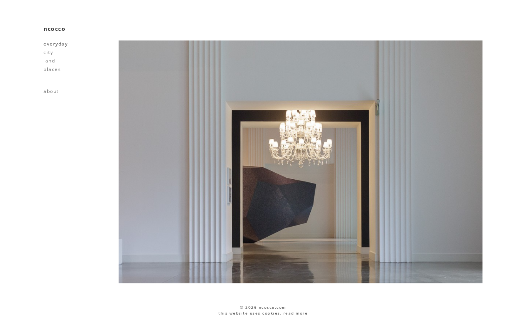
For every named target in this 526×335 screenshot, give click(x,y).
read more (295, 313)
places (52, 69)
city (48, 52)
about (51, 91)
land (49, 60)
